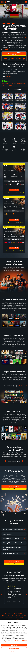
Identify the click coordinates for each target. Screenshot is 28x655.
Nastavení (14, 652)
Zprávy (20, 6)
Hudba (25, 6)
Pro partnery (8, 618)
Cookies (15, 618)
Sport (14, 6)
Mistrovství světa (8, 23)
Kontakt (21, 618)
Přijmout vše (14, 645)
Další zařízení (23, 386)
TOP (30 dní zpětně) (7, 85)
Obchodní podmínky (7, 615)
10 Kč (6, 49)
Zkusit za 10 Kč (14, 486)
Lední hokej (8, 76)
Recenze (20, 613)
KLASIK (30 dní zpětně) (18, 83)
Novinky (15, 613)
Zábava (8, 6)
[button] (2, 595)
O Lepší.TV (8, 613)
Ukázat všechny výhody (14, 461)
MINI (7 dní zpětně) (7, 83)
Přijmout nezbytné (14, 648)
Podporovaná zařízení (20, 615)
